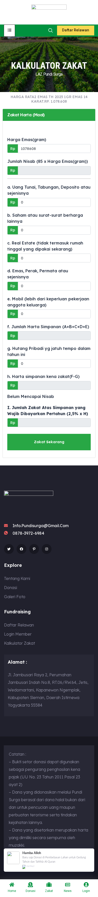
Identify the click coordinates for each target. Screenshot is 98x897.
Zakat (49, 891)
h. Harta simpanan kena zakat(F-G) (43, 376)
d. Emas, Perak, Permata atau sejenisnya (37, 273)
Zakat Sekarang (49, 442)
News (68, 891)
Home (12, 891)
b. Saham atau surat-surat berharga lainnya (45, 218)
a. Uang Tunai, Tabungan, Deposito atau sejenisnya (48, 190)
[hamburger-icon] (9, 31)
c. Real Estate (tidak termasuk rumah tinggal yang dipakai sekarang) (45, 246)
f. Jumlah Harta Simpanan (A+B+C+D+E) (48, 326)
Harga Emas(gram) (26, 139)
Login (86, 891)
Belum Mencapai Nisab (30, 396)
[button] (50, 30)
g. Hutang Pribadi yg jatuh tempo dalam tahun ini (48, 351)
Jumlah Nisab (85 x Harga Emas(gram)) (47, 161)
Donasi (30, 891)
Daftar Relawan (75, 30)
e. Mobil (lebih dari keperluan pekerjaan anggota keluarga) (48, 301)
